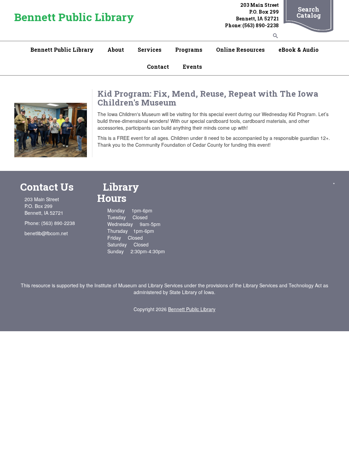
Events (192, 66)
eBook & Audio (298, 49)
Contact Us (47, 186)
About (115, 49)
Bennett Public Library (74, 17)
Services (150, 49)
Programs (188, 49)
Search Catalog (309, 12)
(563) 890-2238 (260, 25)
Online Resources (240, 49)
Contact (158, 66)
